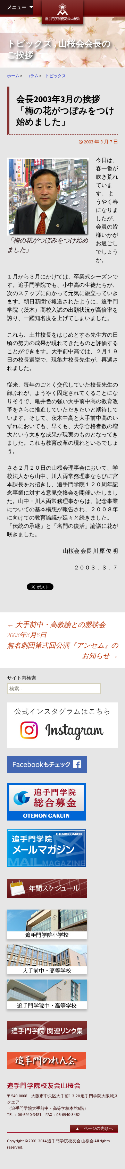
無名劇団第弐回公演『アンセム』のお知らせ (62, 650)
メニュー (16, 7)
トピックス (29, 43)
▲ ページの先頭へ (94, 1128)
